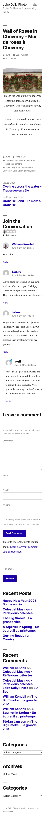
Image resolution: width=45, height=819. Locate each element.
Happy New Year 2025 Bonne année (19, 602)
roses (33, 171)
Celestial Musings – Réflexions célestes (18, 611)
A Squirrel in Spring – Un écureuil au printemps (21, 628)
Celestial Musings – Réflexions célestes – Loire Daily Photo (19, 684)
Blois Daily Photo (13, 167)
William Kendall (14, 668)
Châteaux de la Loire (15, 160)
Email (6, 490)
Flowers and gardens (12, 164)
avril (8, 55)
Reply (5, 262)
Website (6, 505)
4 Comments (12, 58)
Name (6, 475)
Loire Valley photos (21, 171)
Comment (8, 441)
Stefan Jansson (14, 721)
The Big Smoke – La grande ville (17, 620)
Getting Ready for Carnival (16, 637)
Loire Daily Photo (15, 4)
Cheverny (30, 160)
